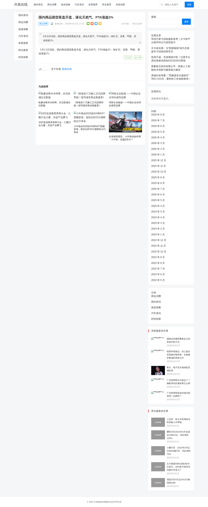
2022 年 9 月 (158, 257)
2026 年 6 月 (158, 126)
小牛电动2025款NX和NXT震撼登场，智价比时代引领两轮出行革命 (90, 129)
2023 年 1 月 (158, 234)
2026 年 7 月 (158, 120)
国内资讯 (38, 4)
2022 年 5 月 (158, 280)
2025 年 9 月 (158, 177)
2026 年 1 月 (158, 154)
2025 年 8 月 (158, 183)
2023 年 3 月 (158, 223)
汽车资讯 (79, 4)
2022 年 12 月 (158, 240)
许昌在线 (21, 4)
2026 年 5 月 (158, 132)
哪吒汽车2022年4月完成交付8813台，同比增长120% (178, 435)
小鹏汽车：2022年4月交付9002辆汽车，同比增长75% (179, 450)
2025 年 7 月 (158, 189)
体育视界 (93, 4)
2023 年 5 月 (158, 211)
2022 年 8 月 (158, 263)
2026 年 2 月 (158, 149)
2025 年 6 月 (158, 194)
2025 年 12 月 (158, 160)
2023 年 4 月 (158, 217)
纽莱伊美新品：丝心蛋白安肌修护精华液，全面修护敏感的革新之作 (178, 354)
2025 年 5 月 (158, 200)
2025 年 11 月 (158, 166)
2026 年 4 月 (158, 137)
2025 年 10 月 (158, 171)
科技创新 (120, 4)
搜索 (189, 4)
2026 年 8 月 (158, 114)
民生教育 (106, 4)
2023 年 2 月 (158, 228)
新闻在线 (58, 24)
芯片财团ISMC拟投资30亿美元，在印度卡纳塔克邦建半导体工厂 (178, 466)
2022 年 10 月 (158, 251)
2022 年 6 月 (158, 274)
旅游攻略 (65, 4)
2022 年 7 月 (158, 268)
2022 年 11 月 (158, 246)
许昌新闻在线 (100, 502)
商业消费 (51, 4)
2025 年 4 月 (158, 206)
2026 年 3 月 (158, 143)
